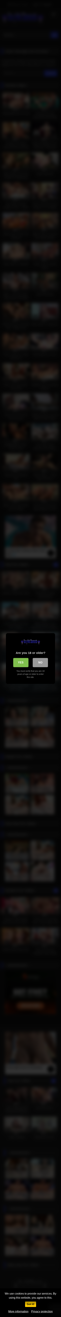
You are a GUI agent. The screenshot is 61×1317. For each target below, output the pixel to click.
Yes (21, 662)
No (40, 662)
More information (18, 1311)
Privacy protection (42, 1311)
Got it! (30, 1304)
